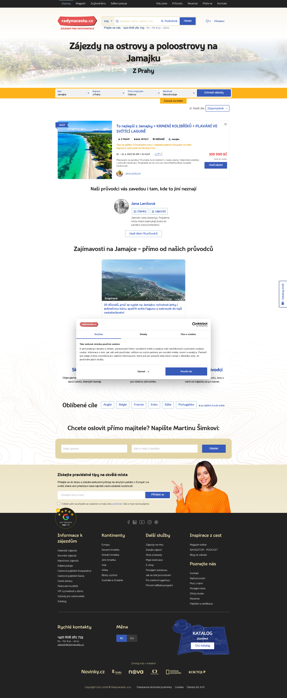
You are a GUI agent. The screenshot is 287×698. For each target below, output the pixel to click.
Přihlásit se (157, 494)
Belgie (123, 404)
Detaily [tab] (143, 334)
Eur (132, 638)
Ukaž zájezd (216, 165)
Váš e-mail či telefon (144, 445)
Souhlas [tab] (98, 334)
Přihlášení (219, 21)
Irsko (154, 404)
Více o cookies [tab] (188, 334)
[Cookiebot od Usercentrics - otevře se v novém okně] (194, 324)
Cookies (179, 687)
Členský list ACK (196, 687)
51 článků (140, 211)
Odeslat (213, 448)
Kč (121, 638)
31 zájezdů (159, 211)
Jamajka (175, 139)
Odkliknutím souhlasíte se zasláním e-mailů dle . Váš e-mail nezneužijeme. (105, 504)
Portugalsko (186, 404)
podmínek (117, 504)
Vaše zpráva (69, 445)
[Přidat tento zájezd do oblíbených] (225, 124)
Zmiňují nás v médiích (143, 663)
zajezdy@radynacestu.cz (71, 644)
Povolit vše (186, 371)
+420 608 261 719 (133, 27)
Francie (139, 404)
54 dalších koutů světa (213, 405)
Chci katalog (202, 645)
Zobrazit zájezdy (213, 92)
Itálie (168, 404)
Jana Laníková (133, 173)
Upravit (141, 371)
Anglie (107, 404)
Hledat (188, 21)
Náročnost (158, 155)
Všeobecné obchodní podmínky (154, 687)
